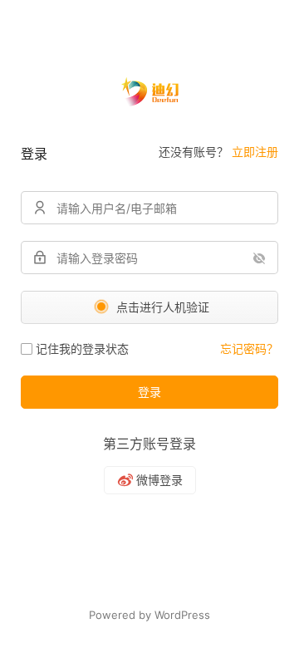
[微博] (150, 480)
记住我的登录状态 (82, 348)
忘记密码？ (249, 348)
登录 (149, 392)
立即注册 (255, 152)
